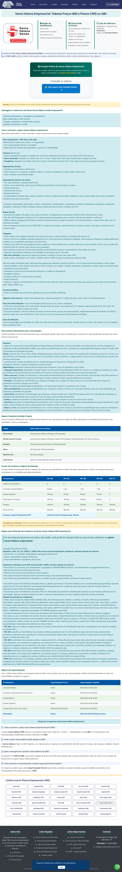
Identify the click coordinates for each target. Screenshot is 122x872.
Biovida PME (106, 786)
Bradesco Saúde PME (61, 792)
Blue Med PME (16, 792)
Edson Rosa (94, 869)
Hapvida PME (105, 792)
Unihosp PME (16, 814)
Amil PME (61, 786)
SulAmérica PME (83, 808)
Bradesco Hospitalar (38, 792)
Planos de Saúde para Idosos (46, 852)
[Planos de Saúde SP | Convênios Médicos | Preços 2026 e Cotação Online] (12, 4)
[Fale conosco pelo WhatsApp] (117, 867)
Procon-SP (77, 848)
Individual (64, 4)
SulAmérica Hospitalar (61, 808)
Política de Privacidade (16, 856)
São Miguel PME (39, 808)
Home (33, 4)
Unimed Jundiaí (61, 814)
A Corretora (16, 852)
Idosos (84, 4)
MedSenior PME (39, 797)
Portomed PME (16, 803)
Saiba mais (80, 863)
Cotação (54, 4)
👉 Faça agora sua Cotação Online (61, 87)
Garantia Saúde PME (83, 792)
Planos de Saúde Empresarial (46, 848)
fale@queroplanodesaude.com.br (108, 847)
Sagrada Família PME (38, 803)
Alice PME (16, 786)
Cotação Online (46, 855)
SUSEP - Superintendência (77, 852)
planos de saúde (68, 73)
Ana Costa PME (83, 786)
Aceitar (61, 867)
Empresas (93, 4)
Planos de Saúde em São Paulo (47, 837)
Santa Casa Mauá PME (83, 803)
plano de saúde (10, 53)
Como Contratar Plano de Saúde (77, 841)
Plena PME (83, 797)
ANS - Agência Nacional (77, 844)
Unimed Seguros (105, 814)
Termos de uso (16, 860)
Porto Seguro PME (105, 797)
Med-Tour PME (16, 797)
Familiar (75, 4)
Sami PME (61, 803)
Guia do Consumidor (77, 837)
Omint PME (61, 797)
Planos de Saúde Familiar (47, 844)
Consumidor (43, 4)
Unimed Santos (83, 814)
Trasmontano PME (106, 808)
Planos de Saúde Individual (46, 841)
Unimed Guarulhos (39, 814)
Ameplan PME (38, 786)
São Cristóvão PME (16, 808)
